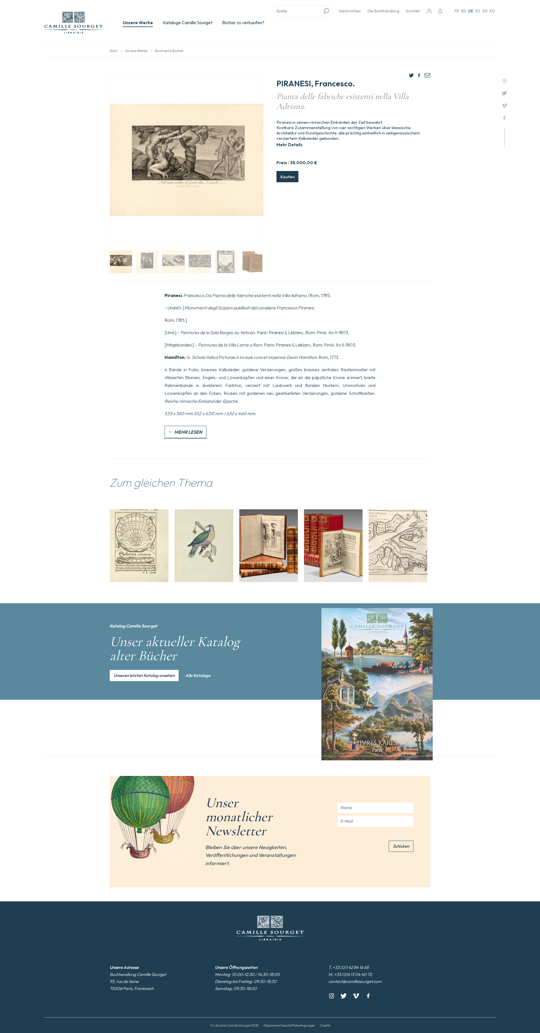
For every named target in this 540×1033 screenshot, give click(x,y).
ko (492, 10)
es (478, 10)
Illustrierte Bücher (169, 51)
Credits (325, 1025)
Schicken (401, 846)
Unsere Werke (138, 22)
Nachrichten (350, 10)
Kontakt (413, 10)
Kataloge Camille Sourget (187, 22)
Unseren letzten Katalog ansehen (144, 675)
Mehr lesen (188, 432)
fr (456, 10)
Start (114, 51)
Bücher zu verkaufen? (243, 22)
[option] (139, 545)
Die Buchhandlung (383, 10)
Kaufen (287, 176)
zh (484, 10)
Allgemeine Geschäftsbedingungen (289, 1025)
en (463, 10)
